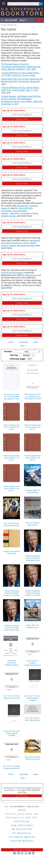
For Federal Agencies (22, 837)
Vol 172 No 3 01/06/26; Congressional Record (11, 767)
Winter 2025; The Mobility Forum (32, 626)
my (9, 20)
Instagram (22, 853)
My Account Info (22, 829)
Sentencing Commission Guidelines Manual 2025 (11, 663)
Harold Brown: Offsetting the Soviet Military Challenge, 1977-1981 (21, 68)
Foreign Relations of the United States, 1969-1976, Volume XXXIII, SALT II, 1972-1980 (20, 90)
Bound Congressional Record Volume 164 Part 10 (33, 427)
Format (8, 351)
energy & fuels (26, 208)
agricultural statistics (11, 242)
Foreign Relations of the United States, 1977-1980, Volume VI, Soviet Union (20, 74)
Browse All (12, 25)
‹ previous (23, 342)
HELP (23, 20)
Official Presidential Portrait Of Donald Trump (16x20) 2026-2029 (32, 593)
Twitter (18, 853)
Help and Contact (22, 825)
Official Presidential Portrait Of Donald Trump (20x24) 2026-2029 (11, 627)
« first (10, 342)
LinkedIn (33, 853)
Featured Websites (22, 840)
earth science (29, 242)
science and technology (12, 272)
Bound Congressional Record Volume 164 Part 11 (12, 458)
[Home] (22, 14)
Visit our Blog (22, 849)
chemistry (15, 213)
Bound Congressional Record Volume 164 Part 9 (12, 427)
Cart (39, 20)
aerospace (35, 240)
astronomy (6, 210)
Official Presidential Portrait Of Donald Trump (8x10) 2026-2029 (32, 558)
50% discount (31, 275)
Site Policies (22, 821)
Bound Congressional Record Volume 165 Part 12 (33, 458)
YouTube (25, 853)
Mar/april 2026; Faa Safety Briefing (32, 491)
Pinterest (29, 853)
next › (36, 342)
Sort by (14, 355)
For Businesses (22, 833)
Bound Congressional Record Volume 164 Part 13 (12, 488)
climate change (8, 215)
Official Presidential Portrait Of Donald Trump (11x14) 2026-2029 (11, 593)
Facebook (14, 853)
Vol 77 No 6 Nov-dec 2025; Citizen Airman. (11, 524)
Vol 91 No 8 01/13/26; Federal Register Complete (11, 733)
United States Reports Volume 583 (11, 552)
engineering (22, 205)
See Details (22, 796)
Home (3, 25)
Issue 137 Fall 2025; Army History (32, 524)
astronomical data (26, 245)
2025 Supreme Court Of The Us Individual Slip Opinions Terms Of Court (11, 396)
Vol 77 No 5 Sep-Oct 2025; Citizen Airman (32, 719)
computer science (29, 213)
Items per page (18, 358)
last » (23, 345)
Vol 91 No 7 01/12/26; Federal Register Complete (32, 698)
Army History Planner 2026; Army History (32, 758)
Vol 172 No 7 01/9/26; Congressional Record (11, 697)
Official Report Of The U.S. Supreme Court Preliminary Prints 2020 (32, 396)
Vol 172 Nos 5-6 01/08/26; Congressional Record (32, 663)
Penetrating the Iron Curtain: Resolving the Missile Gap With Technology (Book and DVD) (22, 81)
